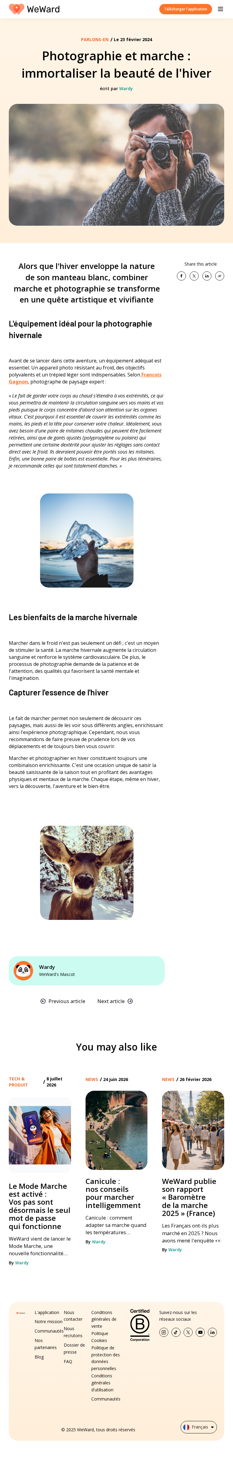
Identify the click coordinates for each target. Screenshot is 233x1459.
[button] (220, 9)
